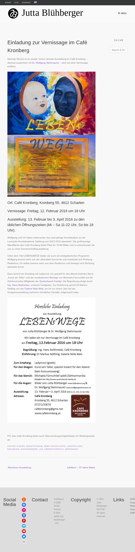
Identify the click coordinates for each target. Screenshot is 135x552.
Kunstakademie (29, 449)
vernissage (71, 449)
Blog (22, 446)
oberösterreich (54, 449)
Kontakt (26, 2)
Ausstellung (75, 446)
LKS (41, 449)
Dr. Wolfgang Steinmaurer (45, 62)
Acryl (63, 446)
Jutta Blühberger (52, 12)
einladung (13, 449)
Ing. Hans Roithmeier (18, 285)
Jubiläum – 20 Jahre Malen (81, 467)
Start (8, 2)
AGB (132, 499)
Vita (16, 2)
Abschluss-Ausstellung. (20, 467)
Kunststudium (34, 446)
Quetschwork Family (50, 281)
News (47, 446)
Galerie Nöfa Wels (34, 288)
